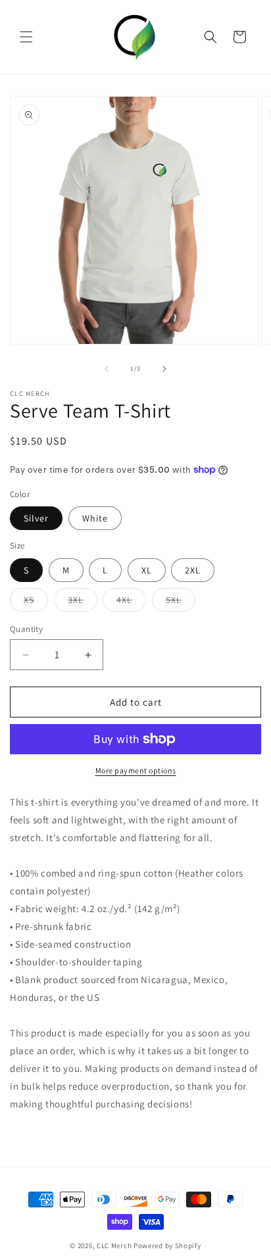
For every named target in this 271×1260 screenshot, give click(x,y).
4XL (131, 602)
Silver (36, 518)
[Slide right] (164, 368)
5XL (180, 602)
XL (146, 570)
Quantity (26, 629)
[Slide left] (106, 368)
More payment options (135, 770)
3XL (82, 602)
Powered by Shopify (167, 1245)
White (95, 518)
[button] (26, 36)
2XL (193, 570)
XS (36, 602)
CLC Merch (114, 1245)
